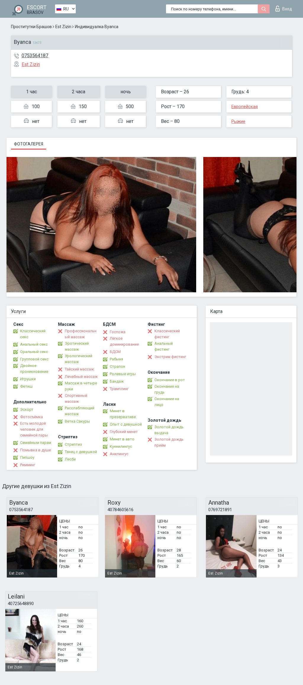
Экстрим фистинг (170, 356)
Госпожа (117, 332)
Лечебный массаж (81, 376)
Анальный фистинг (163, 346)
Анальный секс (34, 344)
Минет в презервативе (123, 414)
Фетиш (26, 386)
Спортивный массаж (76, 398)
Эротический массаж (77, 346)
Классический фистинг (167, 334)
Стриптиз (73, 444)
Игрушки (28, 379)
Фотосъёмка (31, 417)
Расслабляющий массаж (79, 411)
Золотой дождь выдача (168, 430)
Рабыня (116, 359)
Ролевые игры (123, 374)
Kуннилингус (121, 446)
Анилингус (119, 454)
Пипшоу (27, 457)
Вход (287, 9)
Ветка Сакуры (77, 421)
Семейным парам (35, 442)
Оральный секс (34, 351)
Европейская (244, 106)
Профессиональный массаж (80, 334)
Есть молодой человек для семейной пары (34, 429)
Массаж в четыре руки (81, 386)
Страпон (117, 366)
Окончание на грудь (166, 389)
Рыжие (238, 121)
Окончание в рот (169, 380)
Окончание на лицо (166, 402)
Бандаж (117, 381)
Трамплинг (119, 388)
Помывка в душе (35, 450)
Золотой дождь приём (168, 442)
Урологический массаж (78, 359)
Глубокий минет (124, 431)
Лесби (70, 459)
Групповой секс (34, 359)
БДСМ (115, 351)
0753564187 (35, 55)
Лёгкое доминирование (124, 341)
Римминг (27, 465)
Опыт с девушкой (126, 424)
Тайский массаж (79, 369)
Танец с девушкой (81, 452)
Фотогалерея (28, 144)
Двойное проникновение (34, 368)
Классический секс (33, 334)
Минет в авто (122, 439)
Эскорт (26, 409)
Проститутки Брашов (31, 26)
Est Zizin (63, 26)
